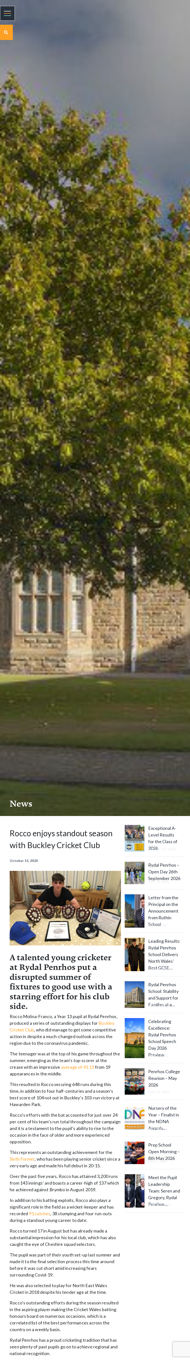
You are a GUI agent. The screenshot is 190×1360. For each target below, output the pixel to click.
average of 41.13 (77, 1067)
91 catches (39, 1213)
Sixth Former (22, 1159)
